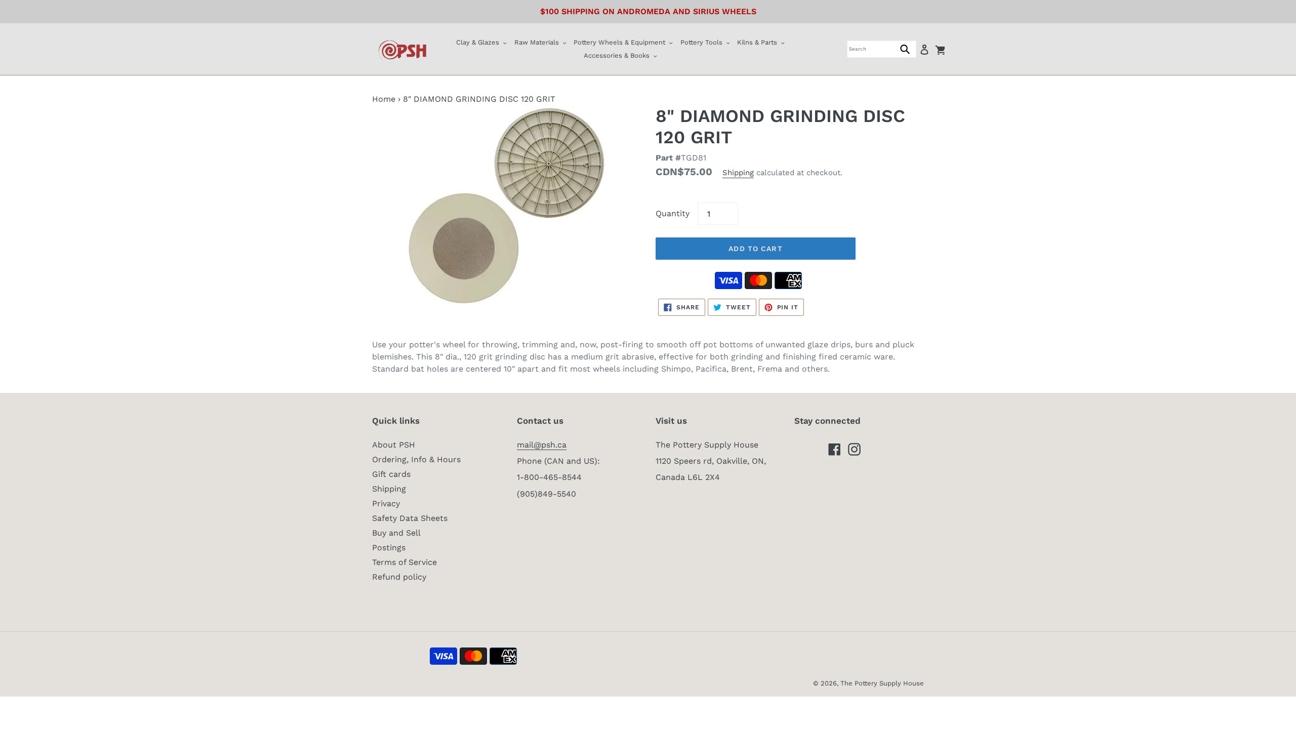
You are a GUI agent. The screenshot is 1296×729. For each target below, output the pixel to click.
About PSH (393, 445)
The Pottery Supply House (882, 683)
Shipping (738, 172)
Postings (389, 547)
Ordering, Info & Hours (416, 459)
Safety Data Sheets (410, 518)
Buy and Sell (396, 533)
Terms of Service (404, 562)
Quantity (673, 213)
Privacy (386, 503)
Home (383, 99)
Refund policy (399, 577)
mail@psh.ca (541, 445)
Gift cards (391, 474)
